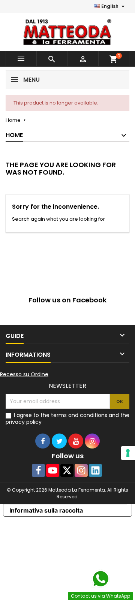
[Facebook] (38, 470)
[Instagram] (81, 470)
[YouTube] (52, 470)
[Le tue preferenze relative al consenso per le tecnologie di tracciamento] (128, 453)
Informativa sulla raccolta (46, 510)
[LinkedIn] (95, 470)
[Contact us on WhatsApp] (100, 579)
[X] (67, 470)
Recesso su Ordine (24, 374)
